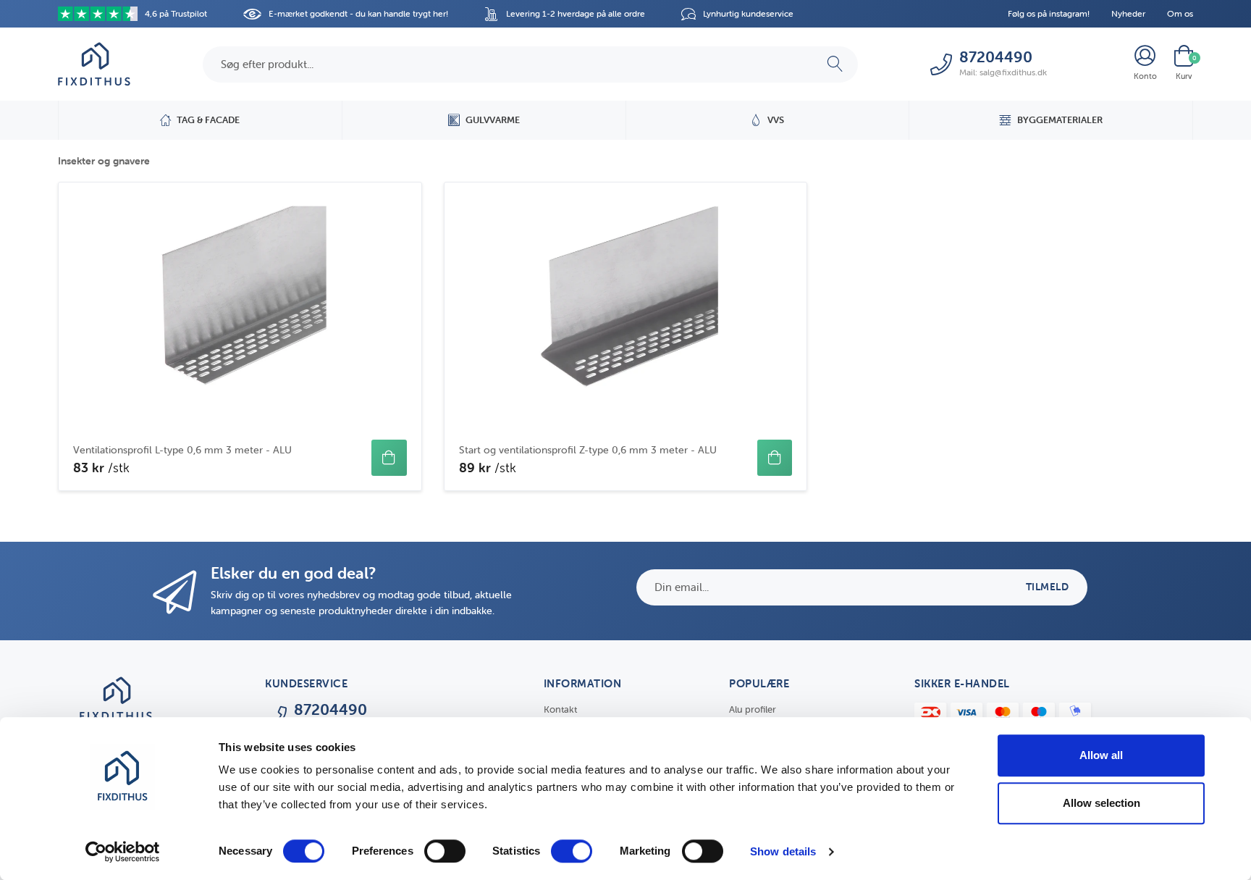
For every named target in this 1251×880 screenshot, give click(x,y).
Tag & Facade (208, 120)
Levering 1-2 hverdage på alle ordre (575, 13)
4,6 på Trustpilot (176, 13)
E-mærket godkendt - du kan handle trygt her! (358, 13)
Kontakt (560, 709)
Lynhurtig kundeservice (748, 13)
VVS (775, 120)
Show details (783, 851)
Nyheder (1128, 13)
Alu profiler (752, 709)
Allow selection (1101, 803)
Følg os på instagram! (1049, 13)
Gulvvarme (493, 120)
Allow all (1101, 755)
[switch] (445, 851)
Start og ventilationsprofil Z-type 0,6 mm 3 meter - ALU (588, 449)
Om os (1180, 13)
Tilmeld (1047, 586)
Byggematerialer (1060, 120)
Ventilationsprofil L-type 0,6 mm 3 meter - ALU (182, 449)
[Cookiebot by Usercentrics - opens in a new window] (122, 852)
